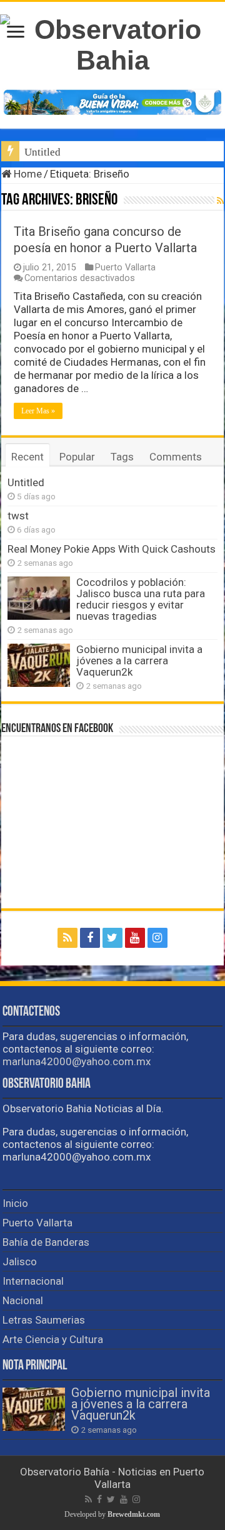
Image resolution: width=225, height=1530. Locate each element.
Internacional (33, 1281)
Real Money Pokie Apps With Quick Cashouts (112, 549)
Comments (175, 456)
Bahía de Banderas (45, 1242)
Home (26, 173)
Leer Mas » (38, 410)
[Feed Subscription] (220, 201)
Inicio (15, 1203)
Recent (27, 456)
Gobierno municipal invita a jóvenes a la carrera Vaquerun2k (139, 660)
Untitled (42, 152)
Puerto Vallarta (125, 267)
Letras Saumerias (43, 1320)
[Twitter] (112, 938)
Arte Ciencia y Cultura (52, 1339)
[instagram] (158, 938)
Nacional (22, 1300)
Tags (122, 456)
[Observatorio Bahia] (112, 43)
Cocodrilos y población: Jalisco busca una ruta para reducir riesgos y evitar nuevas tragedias (140, 599)
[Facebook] (90, 938)
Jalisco (19, 1261)
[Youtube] (135, 938)
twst (18, 515)
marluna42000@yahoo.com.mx (76, 1061)
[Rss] (68, 938)
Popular (77, 456)
